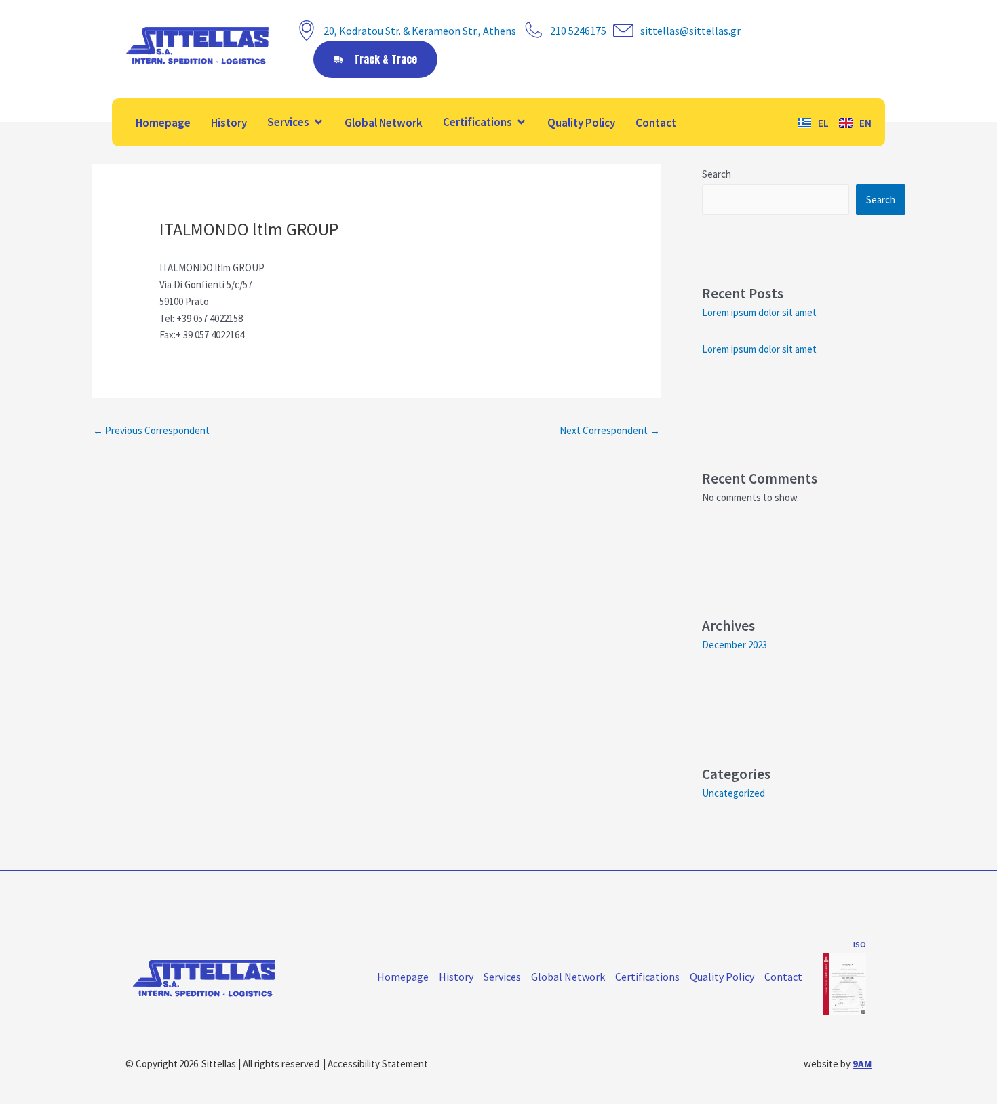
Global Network (384, 122)
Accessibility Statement (378, 1063)
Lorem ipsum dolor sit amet (759, 312)
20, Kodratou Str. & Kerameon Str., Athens (420, 30)
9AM (862, 1063)
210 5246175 (578, 30)
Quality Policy (581, 122)
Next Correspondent (610, 430)
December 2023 (734, 644)
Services (288, 122)
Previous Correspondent (151, 430)
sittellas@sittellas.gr (690, 30)
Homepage (163, 122)
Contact (656, 122)
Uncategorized (733, 793)
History (229, 122)
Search (716, 173)
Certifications (477, 122)
